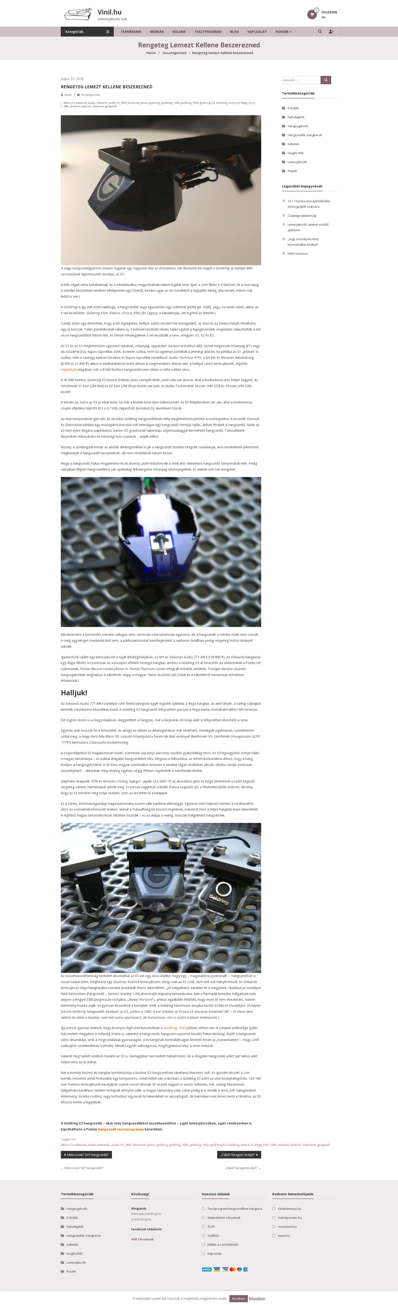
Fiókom (282, 31)
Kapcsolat (257, 31)
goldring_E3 (207, 102)
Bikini (67, 102)
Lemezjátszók (297, 162)
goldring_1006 (170, 102)
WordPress (105, 1300)
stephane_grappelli (104, 106)
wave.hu (284, 1235)
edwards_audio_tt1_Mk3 (111, 102)
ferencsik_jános (138, 102)
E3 (73, 102)
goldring (154, 102)
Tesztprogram (208, 31)
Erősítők (293, 108)
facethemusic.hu (289, 1209)
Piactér (292, 171)
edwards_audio (85, 102)
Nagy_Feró (248, 102)
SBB (66, 106)
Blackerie (80, 1300)
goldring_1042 (189, 102)
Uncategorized (90, 94)
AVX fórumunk (142, 1239)
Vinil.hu (110, 12)
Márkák (157, 31)
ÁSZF (211, 1227)
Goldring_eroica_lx (228, 102)
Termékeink (131, 31)
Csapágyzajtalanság (302, 215)
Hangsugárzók (298, 126)
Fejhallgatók (296, 117)
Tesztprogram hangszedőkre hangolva (235, 1209)
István (67, 94)
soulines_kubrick (80, 106)
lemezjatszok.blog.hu (146, 1214)
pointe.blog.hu (141, 1219)
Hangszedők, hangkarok (305, 135)
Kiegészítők (296, 153)
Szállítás (213, 1235)
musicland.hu (287, 1227)
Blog (234, 31)
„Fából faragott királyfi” (238, 1155)
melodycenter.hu (290, 1218)
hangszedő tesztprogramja (121, 1129)
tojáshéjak (68, 369)
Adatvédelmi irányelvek (224, 1218)
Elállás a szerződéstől (223, 1244)
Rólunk (179, 31)
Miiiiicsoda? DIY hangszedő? (87, 1155)
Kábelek (293, 144)
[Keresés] (326, 80)
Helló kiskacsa (298, 253)
